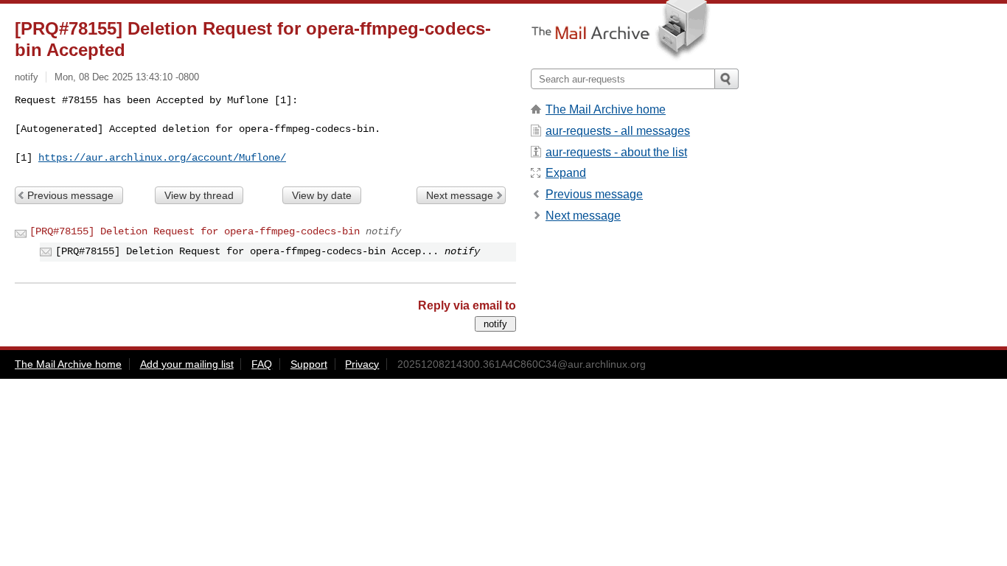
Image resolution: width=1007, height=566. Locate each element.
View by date (322, 195)
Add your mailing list (187, 364)
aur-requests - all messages (618, 131)
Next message (459, 195)
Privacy (362, 364)
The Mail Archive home (606, 109)
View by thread (199, 195)
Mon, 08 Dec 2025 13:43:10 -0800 (127, 77)
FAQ (261, 364)
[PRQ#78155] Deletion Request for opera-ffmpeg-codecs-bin (194, 231)
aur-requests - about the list (616, 152)
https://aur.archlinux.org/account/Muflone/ (162, 158)
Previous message (70, 195)
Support (308, 364)
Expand (566, 173)
